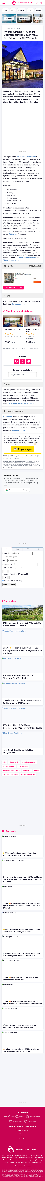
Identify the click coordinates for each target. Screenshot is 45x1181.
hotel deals (27, 770)
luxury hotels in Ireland (10, 774)
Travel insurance (14, 411)
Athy (4, 762)
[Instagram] (22, 361)
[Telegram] (28, 361)
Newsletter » (22, 1139)
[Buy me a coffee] (41, 3)
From (4, 553)
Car (8, 296)
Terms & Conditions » (22, 1130)
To (3, 557)
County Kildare (23, 766)
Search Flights (9, 584)
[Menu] (4, 3)
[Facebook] (16, 361)
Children (5, 574)
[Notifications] (37, 3)
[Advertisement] (22, 127)
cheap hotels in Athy (29, 762)
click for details (13, 287)
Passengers (7, 564)
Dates (4, 560)
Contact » (22, 1136)
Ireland (36, 770)
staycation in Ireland (28, 774)
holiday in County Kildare (11, 770)
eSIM (8, 384)
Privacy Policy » (22, 1133)
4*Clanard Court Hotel (26, 157)
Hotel (23, 266)
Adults (4, 567)
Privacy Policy (26, 1172)
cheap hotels (13, 762)
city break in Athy (9, 766)
